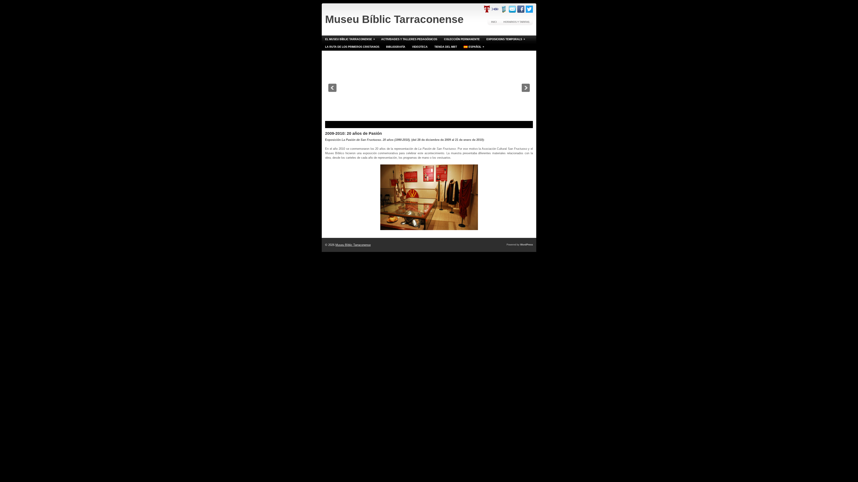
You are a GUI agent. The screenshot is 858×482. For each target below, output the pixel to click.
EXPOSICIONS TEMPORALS (505, 39)
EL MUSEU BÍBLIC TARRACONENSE (350, 39)
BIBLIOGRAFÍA (395, 46)
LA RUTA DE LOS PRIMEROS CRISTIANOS (352, 46)
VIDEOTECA (420, 46)
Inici (494, 22)
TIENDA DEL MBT (445, 46)
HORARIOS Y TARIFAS (516, 22)
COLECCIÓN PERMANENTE (462, 39)
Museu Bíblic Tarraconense (394, 19)
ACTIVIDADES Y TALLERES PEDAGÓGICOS (409, 39)
